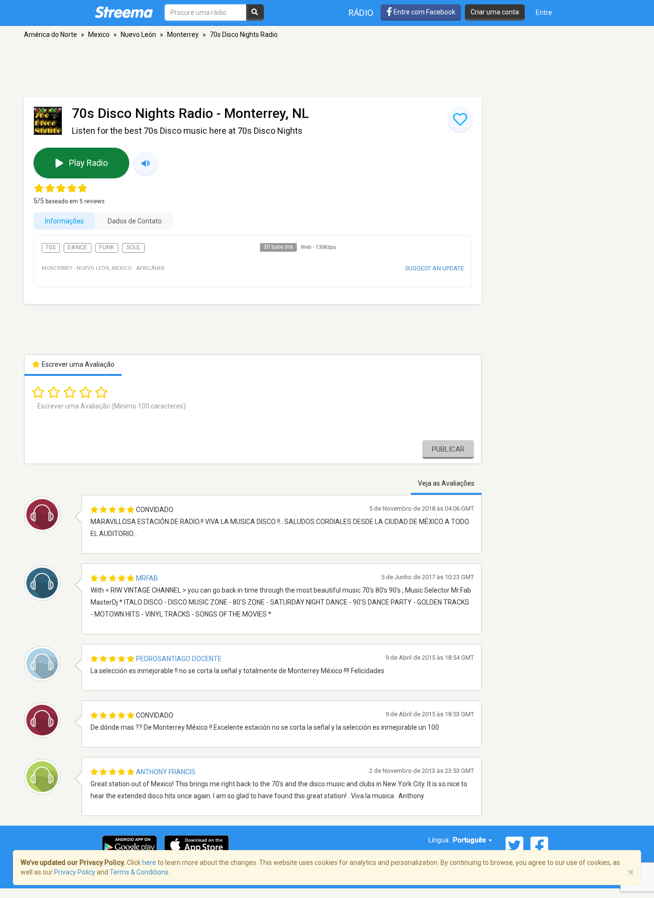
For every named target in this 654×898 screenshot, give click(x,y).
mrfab (147, 578)
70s (50, 247)
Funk (106, 247)
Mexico (99, 34)
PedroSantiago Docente (179, 659)
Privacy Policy (74, 872)
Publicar (448, 449)
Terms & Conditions (139, 872)
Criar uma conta (495, 12)
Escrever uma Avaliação (77, 364)
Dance (77, 247)
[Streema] (124, 12)
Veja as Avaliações (446, 483)
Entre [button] (544, 12)
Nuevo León (138, 34)
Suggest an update (434, 268)
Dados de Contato (135, 221)
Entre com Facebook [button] (423, 12)
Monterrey (183, 34)
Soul (133, 247)
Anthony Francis (165, 772)
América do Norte (50, 34)
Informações (64, 221)
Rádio (361, 13)
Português (470, 840)
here (149, 862)
